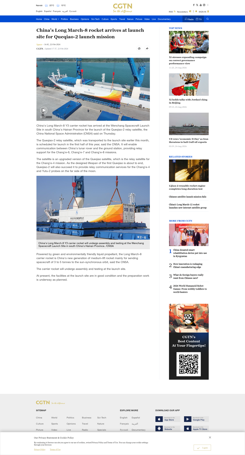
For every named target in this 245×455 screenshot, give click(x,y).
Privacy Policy (39, 449)
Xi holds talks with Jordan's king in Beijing (188, 101)
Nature (130, 19)
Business (74, 19)
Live (154, 19)
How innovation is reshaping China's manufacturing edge (187, 265)
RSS (171, 11)
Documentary (164, 19)
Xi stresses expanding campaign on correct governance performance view (187, 60)
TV (200, 19)
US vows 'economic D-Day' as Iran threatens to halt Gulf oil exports (188, 140)
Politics (64, 19)
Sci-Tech (95, 19)
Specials (101, 429)
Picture (139, 19)
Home (39, 19)
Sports (114, 19)
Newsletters (182, 11)
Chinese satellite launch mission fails (187, 196)
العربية (65, 11)
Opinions (85, 19)
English (39, 11)
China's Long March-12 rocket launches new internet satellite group (188, 206)
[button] (44, 110)
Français (57, 11)
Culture (105, 19)
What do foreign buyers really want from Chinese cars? (188, 276)
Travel (122, 19)
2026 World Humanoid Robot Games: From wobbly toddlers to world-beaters (190, 288)
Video (147, 19)
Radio (191, 19)
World (54, 19)
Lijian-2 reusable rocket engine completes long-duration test (187, 187)
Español (47, 11)
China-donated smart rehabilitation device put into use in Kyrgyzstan (190, 253)
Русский (72, 11)
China (46, 19)
